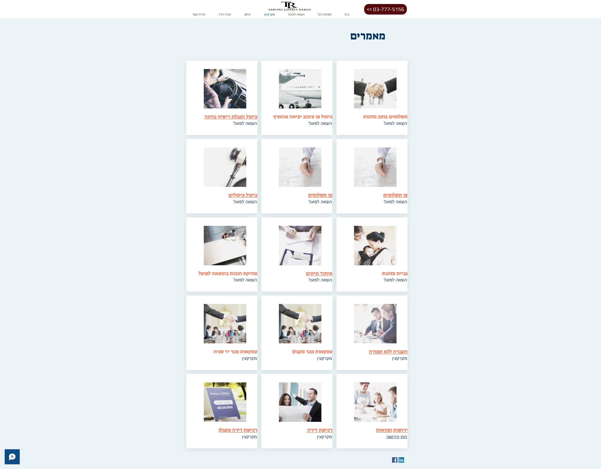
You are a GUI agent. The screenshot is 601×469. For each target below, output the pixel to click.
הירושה (392, 436)
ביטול (251, 116)
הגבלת (238, 116)
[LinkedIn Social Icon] (401, 460)
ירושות (400, 430)
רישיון (224, 116)
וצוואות (384, 430)
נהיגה (210, 116)
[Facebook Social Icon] (394, 460)
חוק (404, 436)
